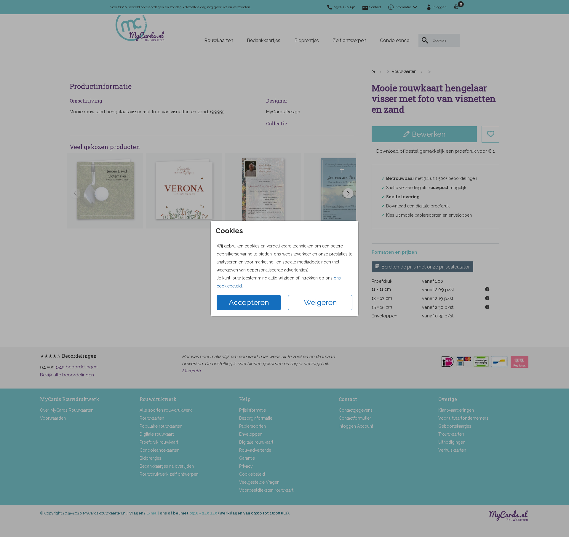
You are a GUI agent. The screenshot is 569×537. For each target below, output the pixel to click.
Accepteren (249, 302)
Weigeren (320, 302)
